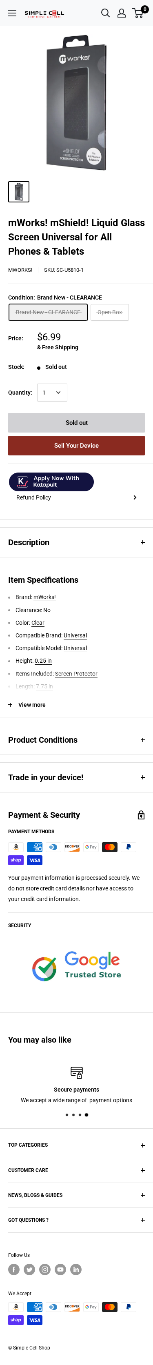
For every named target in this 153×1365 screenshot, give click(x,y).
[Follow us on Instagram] (45, 1269)
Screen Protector (76, 673)
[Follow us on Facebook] (14, 1269)
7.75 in (44, 686)
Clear (37, 622)
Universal (75, 635)
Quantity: (20, 392)
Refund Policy (33, 497)
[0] (138, 13)
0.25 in (43, 660)
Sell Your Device (76, 445)
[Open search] (105, 13)
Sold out (77, 422)
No (47, 610)
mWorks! (20, 270)
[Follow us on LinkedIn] (76, 1269)
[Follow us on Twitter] (29, 1269)
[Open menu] (12, 13)
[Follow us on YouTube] (60, 1269)
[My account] (122, 13)
